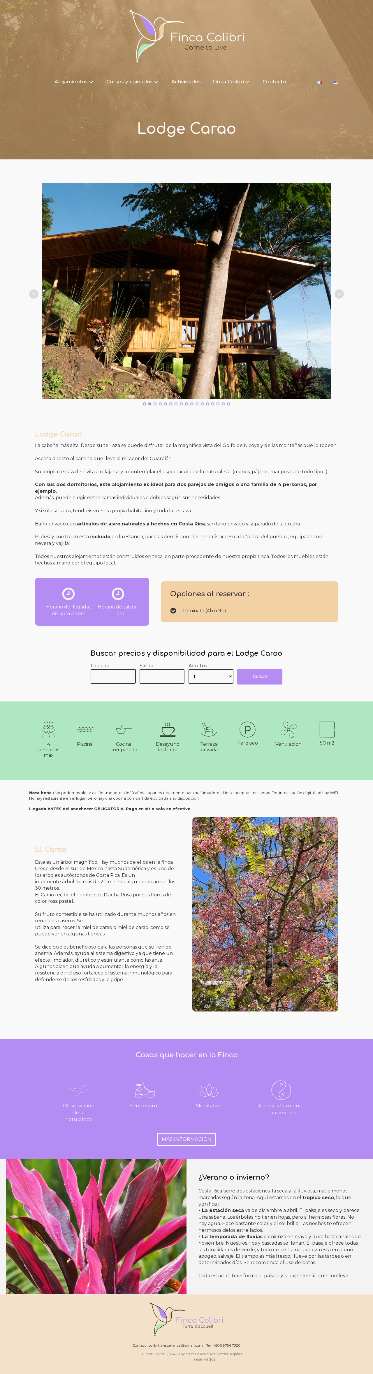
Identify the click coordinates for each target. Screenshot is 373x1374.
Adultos (198, 665)
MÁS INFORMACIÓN (187, 1139)
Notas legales (230, 1354)
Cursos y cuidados (129, 82)
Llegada (100, 665)
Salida (146, 665)
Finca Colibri (228, 82)
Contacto (274, 82)
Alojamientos (71, 82)
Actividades (186, 82)
